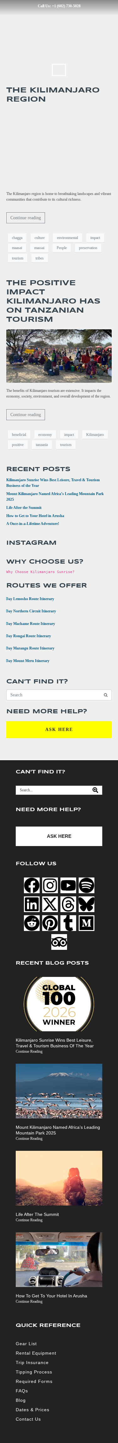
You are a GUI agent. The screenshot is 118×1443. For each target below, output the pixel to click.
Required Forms (34, 1381)
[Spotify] (86, 885)
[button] (59, 70)
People (62, 248)
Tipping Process (34, 1371)
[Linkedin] (32, 904)
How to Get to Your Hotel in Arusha (35, 516)
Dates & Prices (32, 1409)
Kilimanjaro (95, 434)
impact (95, 238)
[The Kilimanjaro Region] (59, 147)
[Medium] (86, 923)
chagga (17, 238)
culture (40, 238)
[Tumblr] (68, 923)
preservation (88, 248)
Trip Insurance (32, 1362)
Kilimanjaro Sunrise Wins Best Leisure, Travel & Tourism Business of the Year (55, 1043)
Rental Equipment (36, 1353)
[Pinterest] (50, 923)
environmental (67, 238)
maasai (17, 248)
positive (18, 445)
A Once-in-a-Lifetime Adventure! (32, 523)
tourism (17, 258)
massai (39, 248)
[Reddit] (32, 923)
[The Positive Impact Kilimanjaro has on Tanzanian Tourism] (59, 356)
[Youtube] (68, 885)
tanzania (42, 445)
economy (45, 434)
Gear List (26, 1343)
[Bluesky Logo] (86, 904)
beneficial (19, 434)
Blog (21, 1400)
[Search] (95, 790)
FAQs (22, 1390)
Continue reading (25, 217)
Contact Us (28, 1419)
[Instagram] (50, 885)
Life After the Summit (24, 507)
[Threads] (68, 904)
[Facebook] (32, 885)
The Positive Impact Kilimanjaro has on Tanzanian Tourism (53, 301)
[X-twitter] (50, 904)
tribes (40, 258)
